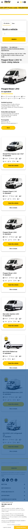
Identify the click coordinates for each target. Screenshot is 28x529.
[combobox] (16, 34)
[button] (13, 484)
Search (14, 39)
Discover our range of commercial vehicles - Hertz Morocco (13, 49)
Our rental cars (13, 47)
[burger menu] (2, 2)
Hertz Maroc (4, 47)
